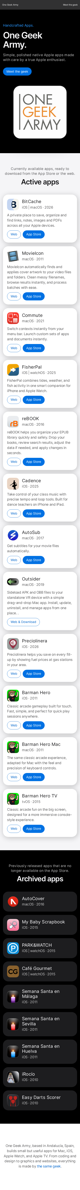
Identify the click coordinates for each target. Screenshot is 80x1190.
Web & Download (23, 622)
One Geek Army (10, 5)
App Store (33, 234)
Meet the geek (70, 5)
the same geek (49, 1166)
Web (14, 234)
